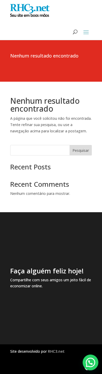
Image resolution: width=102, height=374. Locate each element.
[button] (90, 362)
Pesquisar (80, 150)
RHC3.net (56, 351)
